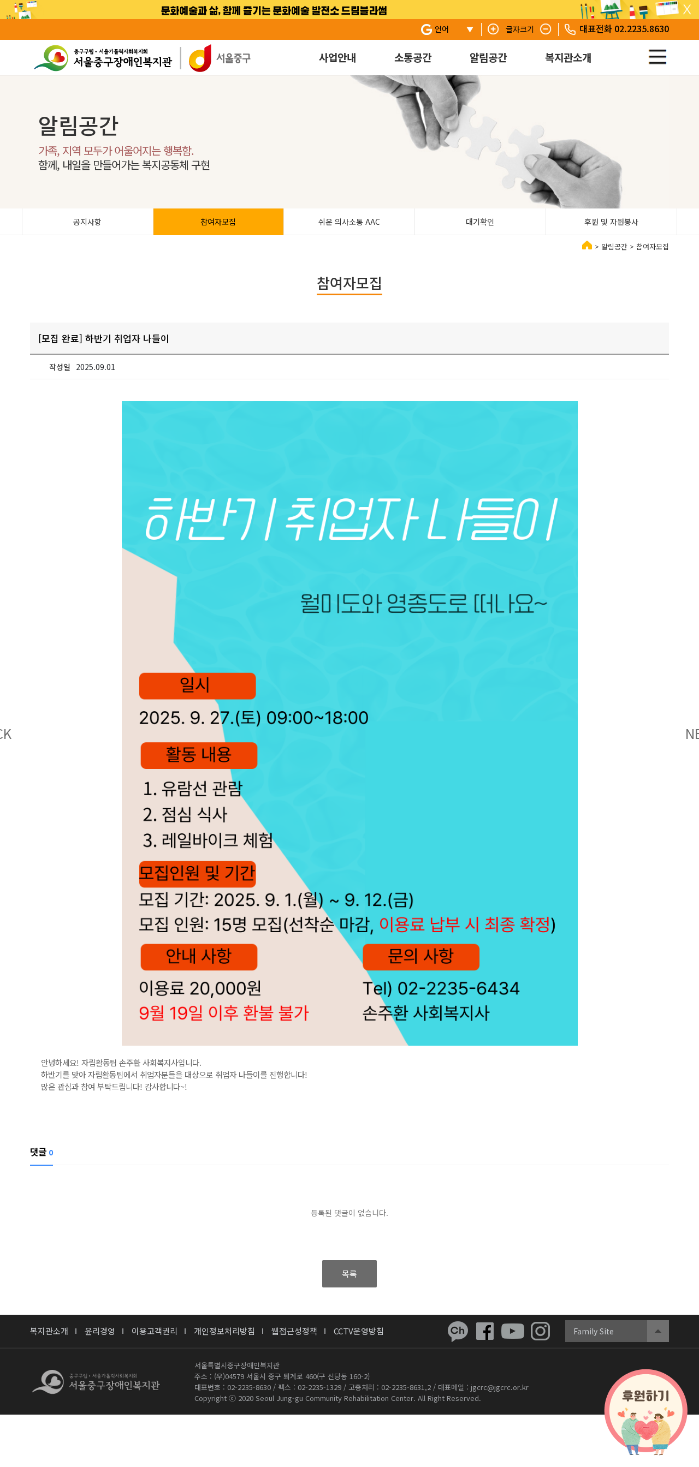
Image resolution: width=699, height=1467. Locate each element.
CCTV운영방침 (359, 1331)
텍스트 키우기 (493, 29)
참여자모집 (218, 221)
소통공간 (412, 57)
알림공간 (488, 57)
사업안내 (337, 57)
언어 (442, 28)
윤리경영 (100, 1331)
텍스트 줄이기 (546, 29)
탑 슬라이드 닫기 (687, 9)
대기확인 (480, 221)
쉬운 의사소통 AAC (349, 221)
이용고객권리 (154, 1331)
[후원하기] (646, 1412)
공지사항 (87, 221)
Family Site (593, 1331)
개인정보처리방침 (224, 1331)
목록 (349, 1273)
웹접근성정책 (294, 1331)
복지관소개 (568, 57)
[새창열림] (457, 1331)
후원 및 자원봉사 (611, 221)
